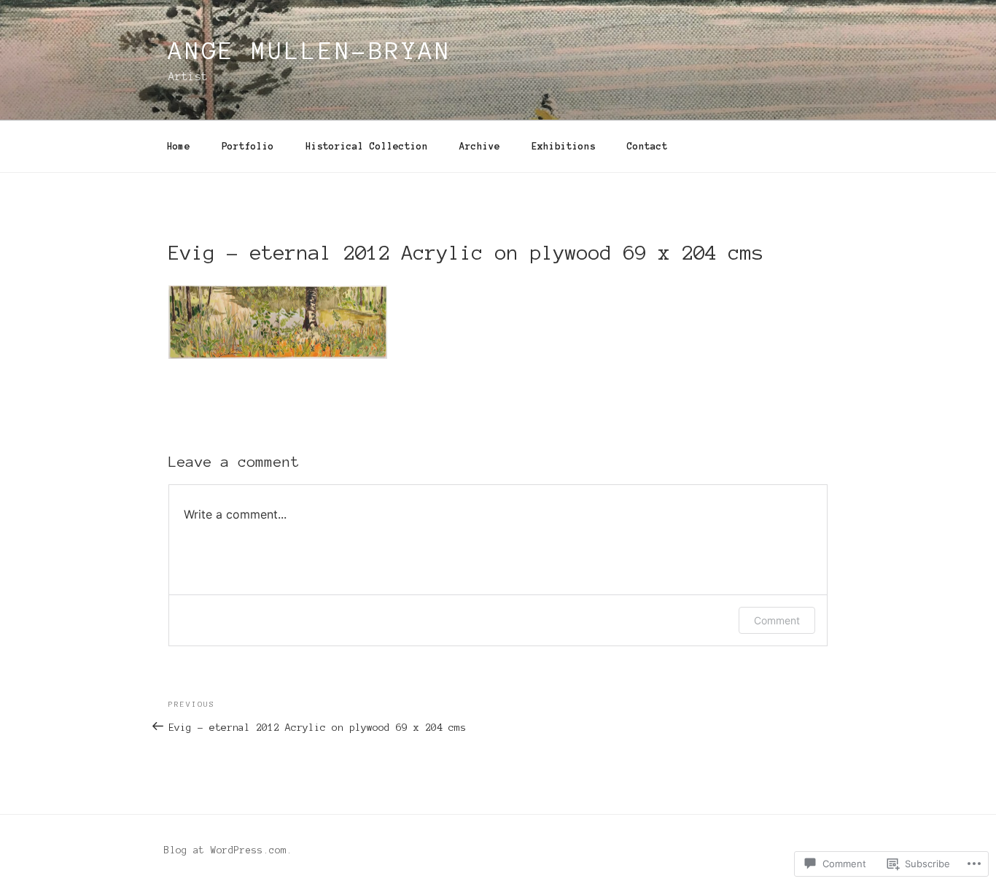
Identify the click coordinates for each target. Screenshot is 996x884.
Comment (777, 620)
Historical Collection (367, 146)
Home (178, 146)
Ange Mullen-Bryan (310, 51)
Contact (647, 146)
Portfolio (248, 146)
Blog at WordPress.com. (228, 850)
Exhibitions (564, 146)
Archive (479, 146)
